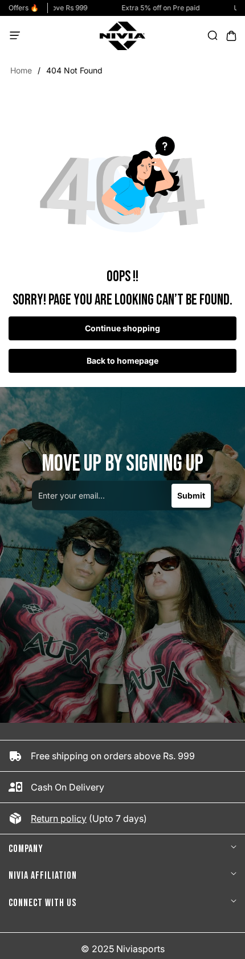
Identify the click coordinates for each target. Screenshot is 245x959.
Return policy (59, 818)
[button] (18, 36)
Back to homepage (122, 360)
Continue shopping (122, 328)
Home (21, 70)
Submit (191, 495)
